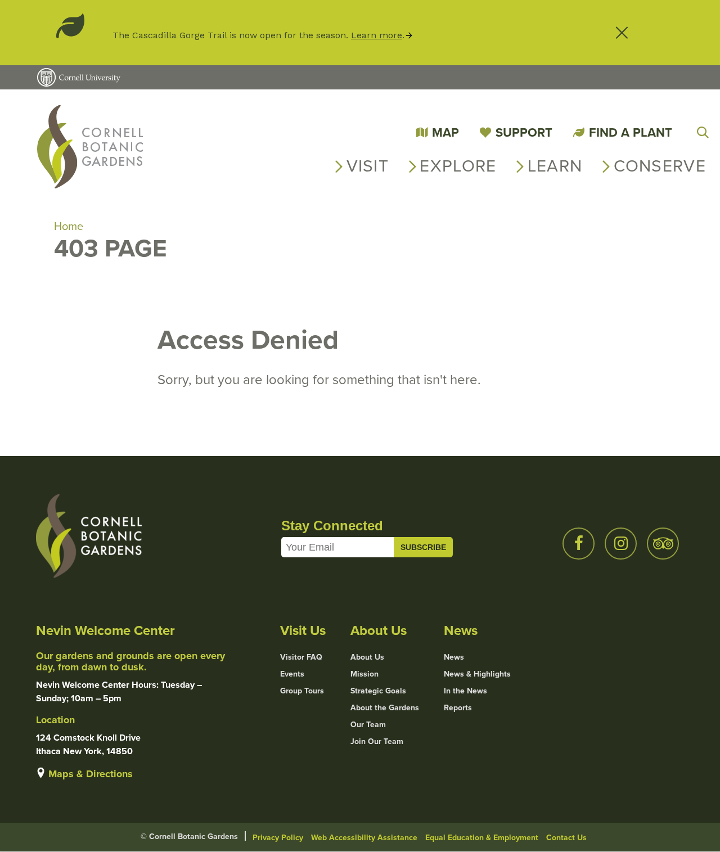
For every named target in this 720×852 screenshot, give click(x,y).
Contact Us (566, 838)
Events (292, 674)
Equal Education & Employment (481, 838)
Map (445, 132)
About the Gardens (384, 708)
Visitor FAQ (301, 657)
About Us (367, 657)
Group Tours (302, 691)
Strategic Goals (378, 691)
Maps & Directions (90, 774)
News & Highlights (477, 674)
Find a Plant (630, 132)
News (454, 657)
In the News (465, 691)
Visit (367, 166)
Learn (555, 166)
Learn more (376, 35)
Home (68, 226)
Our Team (368, 725)
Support (524, 132)
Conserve (660, 166)
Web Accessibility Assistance (364, 838)
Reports (458, 708)
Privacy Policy (278, 838)
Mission (364, 674)
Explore (458, 166)
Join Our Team (376, 741)
